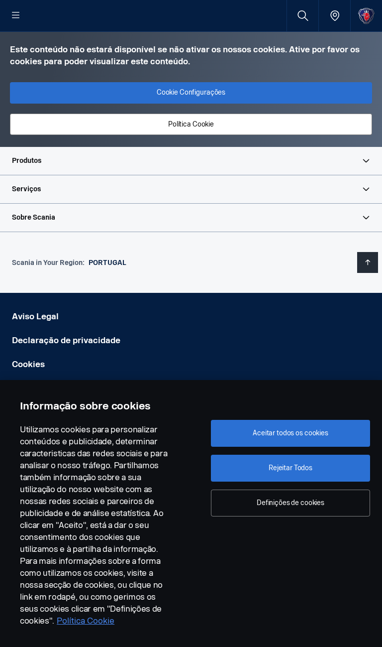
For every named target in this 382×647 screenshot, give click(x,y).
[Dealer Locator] (334, 15)
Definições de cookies (290, 503)
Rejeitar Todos (290, 468)
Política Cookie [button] (191, 124)
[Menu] (16, 16)
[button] (191, 161)
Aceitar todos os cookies (290, 433)
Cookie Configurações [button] (191, 92)
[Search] (302, 15)
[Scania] (366, 15)
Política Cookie (85, 621)
